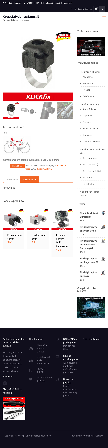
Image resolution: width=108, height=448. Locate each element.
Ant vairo (87, 177)
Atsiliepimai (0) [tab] (29, 179)
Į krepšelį (17, 166)
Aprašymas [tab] (12, 179)
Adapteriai (88, 76)
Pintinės (87, 122)
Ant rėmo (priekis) (91, 170)
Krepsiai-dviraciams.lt (21, 16)
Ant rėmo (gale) (90, 164)
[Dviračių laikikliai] (91, 55)
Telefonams (88, 96)
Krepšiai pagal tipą (89, 104)
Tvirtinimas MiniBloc (46, 169)
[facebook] (5, 383)
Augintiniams (89, 109)
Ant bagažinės (90, 157)
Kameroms (62, 165)
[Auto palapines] (91, 317)
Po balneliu (88, 183)
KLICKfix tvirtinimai (90, 71)
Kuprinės (87, 115)
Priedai (28, 169)
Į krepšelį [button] (13, 219)
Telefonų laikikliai (91, 141)
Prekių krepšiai (90, 128)
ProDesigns (97, 435)
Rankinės (87, 134)
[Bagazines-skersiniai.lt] (14, 419)
